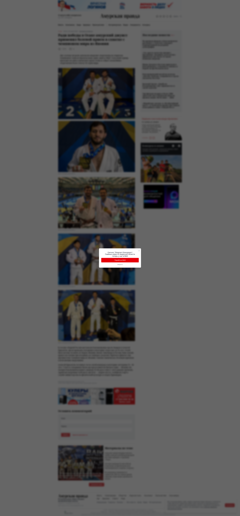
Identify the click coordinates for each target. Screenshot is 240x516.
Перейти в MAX (120, 260)
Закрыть (120, 264)
